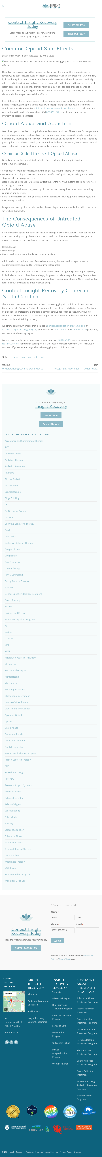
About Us (32, 994)
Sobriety (9, 823)
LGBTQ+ (9, 638)
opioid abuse (19, 357)
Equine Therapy (12, 568)
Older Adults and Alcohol (17, 708)
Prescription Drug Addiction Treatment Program (87, 1085)
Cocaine (9, 517)
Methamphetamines (15, 689)
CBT (7, 504)
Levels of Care (59, 1025)
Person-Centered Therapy (18, 759)
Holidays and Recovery (16, 613)
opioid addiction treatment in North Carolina (56, 108)
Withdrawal (10, 868)
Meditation (10, 664)
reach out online (10, 343)
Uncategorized (12, 855)
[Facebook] (7, 1042)
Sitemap (77, 1152)
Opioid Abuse (48, 56)
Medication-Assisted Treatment (20, 657)
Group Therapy (12, 600)
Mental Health (12, 676)
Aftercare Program (61, 998)
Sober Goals (11, 817)
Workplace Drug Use (15, 880)
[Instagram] (11, 1042)
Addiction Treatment (15, 466)
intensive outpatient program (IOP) (19, 329)
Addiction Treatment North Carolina (42, 1152)
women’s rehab (79, 329)
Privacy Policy (66, 1152)
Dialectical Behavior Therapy (19, 543)
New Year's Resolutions (16, 702)
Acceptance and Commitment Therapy (24, 440)
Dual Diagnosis (12, 562)
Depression (10, 536)
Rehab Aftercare (13, 791)
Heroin (8, 606)
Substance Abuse (13, 836)
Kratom (8, 632)
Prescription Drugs (14, 772)
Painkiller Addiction (14, 747)
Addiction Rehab (13, 453)
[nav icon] (98, 6)
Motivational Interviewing (17, 695)
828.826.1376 (52, 112)
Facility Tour (34, 1011)
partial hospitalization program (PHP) (66, 325)
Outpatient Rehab (14, 734)
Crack (7, 530)
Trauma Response (14, 842)
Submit (57, 940)
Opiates (8, 721)
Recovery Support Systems (18, 785)
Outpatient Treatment (16, 740)
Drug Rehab (11, 555)
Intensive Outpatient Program (20, 619)
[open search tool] (3, 6)
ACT (7, 447)
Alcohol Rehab (12, 485)
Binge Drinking (12, 498)
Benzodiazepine (13, 491)
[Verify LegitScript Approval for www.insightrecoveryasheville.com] (32, 1114)
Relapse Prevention (14, 798)
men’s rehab (60, 329)
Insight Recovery (12, 56)
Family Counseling (14, 574)
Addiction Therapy (14, 460)
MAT (7, 645)
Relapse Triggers (13, 804)
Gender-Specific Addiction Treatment (23, 593)
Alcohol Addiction (13, 479)
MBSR (7, 651)
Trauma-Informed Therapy (18, 849)
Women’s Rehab (60, 1063)
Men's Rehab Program (16, 670)
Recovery (9, 778)
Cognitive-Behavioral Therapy (19, 523)
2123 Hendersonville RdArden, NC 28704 (14, 1022)
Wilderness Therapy (15, 861)
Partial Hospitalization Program (59, 1053)
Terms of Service (65, 959)
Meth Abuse (11, 683)
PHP (7, 766)
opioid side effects (36, 357)
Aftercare (9, 472)
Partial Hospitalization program (20, 753)
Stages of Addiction (14, 829)
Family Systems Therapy (17, 581)
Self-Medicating (12, 810)
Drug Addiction (12, 549)
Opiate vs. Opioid (13, 715)
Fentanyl (9, 587)
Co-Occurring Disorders (17, 511)
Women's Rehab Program (18, 874)
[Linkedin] (16, 1042)
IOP (6, 625)
